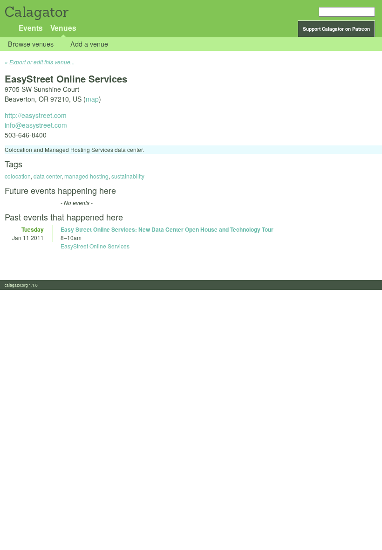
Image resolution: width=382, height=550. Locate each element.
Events (31, 27)
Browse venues (31, 44)
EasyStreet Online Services (95, 246)
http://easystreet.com (36, 115)
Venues (63, 27)
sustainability (127, 176)
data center (47, 176)
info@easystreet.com (36, 125)
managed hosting (86, 176)
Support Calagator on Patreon (336, 29)
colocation (18, 176)
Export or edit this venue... (42, 62)
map (92, 98)
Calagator (36, 12)
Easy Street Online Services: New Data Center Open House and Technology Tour (167, 229)
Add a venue (89, 44)
